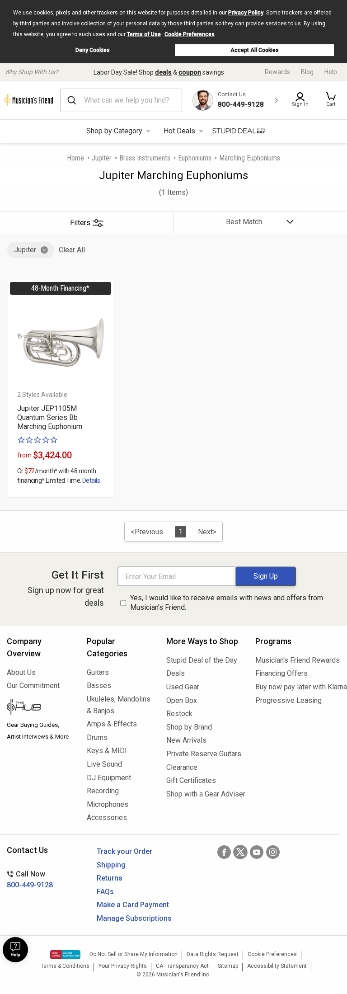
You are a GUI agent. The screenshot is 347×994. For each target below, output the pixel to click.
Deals (175, 673)
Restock (179, 713)
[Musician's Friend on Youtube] (257, 852)
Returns (109, 878)
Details (91, 480)
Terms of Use (144, 34)
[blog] (40, 708)
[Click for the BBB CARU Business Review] (65, 954)
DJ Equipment (109, 777)
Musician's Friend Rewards (297, 660)
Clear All (72, 249)
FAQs (105, 891)
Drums (97, 737)
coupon (189, 72)
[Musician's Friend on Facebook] (224, 852)
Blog (307, 71)
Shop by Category (114, 131)
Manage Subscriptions (134, 918)
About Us (21, 672)
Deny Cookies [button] (92, 50)
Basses (99, 685)
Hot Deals (179, 131)
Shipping (111, 865)
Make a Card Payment (133, 904)
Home (75, 158)
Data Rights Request (213, 954)
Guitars (98, 672)
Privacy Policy (245, 12)
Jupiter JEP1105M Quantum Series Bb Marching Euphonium (49, 417)
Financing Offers (281, 673)
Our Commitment (33, 685)
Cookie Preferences (189, 34)
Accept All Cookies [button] (254, 50)
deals (163, 72)
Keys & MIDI (107, 750)
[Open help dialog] (15, 949)
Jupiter (102, 158)
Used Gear (182, 687)
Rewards (277, 71)
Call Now (30, 879)
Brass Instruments (144, 158)
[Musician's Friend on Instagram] (273, 852)
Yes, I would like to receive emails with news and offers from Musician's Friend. (226, 603)
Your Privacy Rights (122, 966)
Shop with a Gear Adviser (204, 794)
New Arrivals (186, 740)
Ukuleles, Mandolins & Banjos (118, 705)
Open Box (181, 700)
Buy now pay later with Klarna (297, 687)
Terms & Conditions (65, 966)
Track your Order (124, 851)
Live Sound (104, 764)
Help (330, 71)
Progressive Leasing (288, 700)
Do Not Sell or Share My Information (133, 954)
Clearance (181, 767)
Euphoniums (194, 158)
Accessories (107, 817)
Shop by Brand (189, 727)
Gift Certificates (191, 780)
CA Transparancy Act (182, 966)
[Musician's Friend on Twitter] (240, 852)
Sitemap (228, 966)
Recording (103, 791)
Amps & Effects (112, 724)
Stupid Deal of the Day (201, 660)
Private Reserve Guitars (203, 753)
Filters (80, 222)
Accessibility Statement (277, 966)
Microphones (107, 804)
